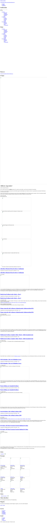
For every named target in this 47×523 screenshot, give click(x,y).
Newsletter (3, 513)
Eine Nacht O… (22, 488)
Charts (5, 20)
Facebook (3, 517)
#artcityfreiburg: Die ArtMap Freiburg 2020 (10, 411)
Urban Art (5, 23)
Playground (4, 21)
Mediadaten (4, 5)
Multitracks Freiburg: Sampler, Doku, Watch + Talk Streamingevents (16, 334)
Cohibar (2, 488)
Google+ (3, 518)
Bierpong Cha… (22, 465)
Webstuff (5, 22)
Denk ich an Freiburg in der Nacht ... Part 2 (10, 294)
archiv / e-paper (2, 505)
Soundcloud (4, 520)
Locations (5, 18)
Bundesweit (13, 2)
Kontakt (3, 511)
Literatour (5, 15)
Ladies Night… (12, 488)
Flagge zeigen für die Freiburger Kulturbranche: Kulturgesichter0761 (17, 308)
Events (5, 17)
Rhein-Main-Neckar (6, 2)
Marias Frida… (12, 465)
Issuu (3, 519)
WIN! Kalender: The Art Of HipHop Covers (10, 359)
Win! (4, 24)
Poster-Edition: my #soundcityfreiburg (9, 385)
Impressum (3, 510)
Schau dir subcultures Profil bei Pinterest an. (6, 73)
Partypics (5, 19)
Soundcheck (6, 14)
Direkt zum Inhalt (2, 0)
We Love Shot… (3, 465)
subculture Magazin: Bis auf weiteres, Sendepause (12, 268)
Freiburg (1, 2)
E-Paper (3, 4)
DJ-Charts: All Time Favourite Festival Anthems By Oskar (14, 425)
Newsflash (5, 12)
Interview (5, 13)
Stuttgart (10, 2)
